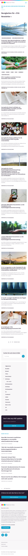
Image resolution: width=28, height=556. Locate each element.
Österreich (7, 402)
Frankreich (7, 394)
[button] (24, 552)
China (6, 373)
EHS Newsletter (8, 384)
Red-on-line (8, 404)
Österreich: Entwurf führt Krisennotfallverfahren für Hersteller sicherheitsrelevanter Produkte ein (11, 459)
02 (10, 342)
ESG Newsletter (8, 389)
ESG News (7, 386)
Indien (6, 397)
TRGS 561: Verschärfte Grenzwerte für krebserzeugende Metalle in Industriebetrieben (11, 449)
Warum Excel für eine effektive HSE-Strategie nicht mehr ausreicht (13, 478)
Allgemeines (8, 366)
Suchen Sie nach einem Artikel (11, 353)
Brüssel (7, 371)
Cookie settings (4, 546)
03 (12, 342)
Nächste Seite (17, 342)
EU (6, 391)
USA (6, 410)
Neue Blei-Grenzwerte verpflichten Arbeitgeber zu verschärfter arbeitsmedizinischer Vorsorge (11, 439)
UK (6, 407)
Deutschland (8, 376)
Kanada (7, 399)
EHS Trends (9, 381)
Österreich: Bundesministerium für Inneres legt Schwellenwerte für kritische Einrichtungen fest (13, 469)
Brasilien (7, 368)
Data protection (4, 542)
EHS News (7, 379)
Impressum (3, 544)
